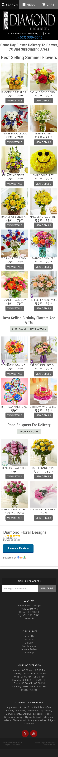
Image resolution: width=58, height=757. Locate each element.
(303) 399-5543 (30, 37)
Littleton (6, 720)
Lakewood (48, 717)
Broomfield (33, 707)
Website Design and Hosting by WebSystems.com (45, 743)
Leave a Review (29, 649)
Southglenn (33, 720)
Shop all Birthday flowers (29, 328)
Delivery (29, 642)
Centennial (20, 710)
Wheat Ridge (46, 720)
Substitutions (29, 646)
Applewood (12, 707)
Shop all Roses (29, 431)
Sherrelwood (19, 720)
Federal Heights (43, 713)
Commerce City (35, 710)
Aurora (22, 707)
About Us (29, 636)
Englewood (28, 713)
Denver (47, 710)
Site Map (29, 652)
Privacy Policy (15, 745)
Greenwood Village (14, 717)
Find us (28, 618)
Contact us (29, 639)
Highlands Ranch (33, 717)
